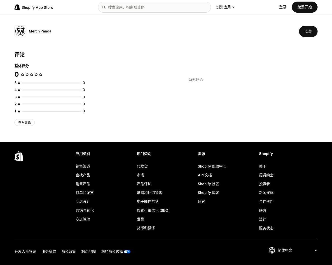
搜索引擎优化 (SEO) (153, 210)
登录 (282, 7)
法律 (262, 219)
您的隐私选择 (112, 251)
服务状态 (266, 228)
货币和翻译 (146, 228)
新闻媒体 (266, 192)
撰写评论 (24, 122)
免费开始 (304, 7)
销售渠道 (83, 166)
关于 (262, 166)
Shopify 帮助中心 (212, 166)
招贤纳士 (266, 175)
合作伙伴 (266, 201)
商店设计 (83, 201)
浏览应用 (223, 7)
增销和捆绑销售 (149, 192)
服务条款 (49, 251)
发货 (140, 219)
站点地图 (88, 251)
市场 (140, 175)
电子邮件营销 (148, 201)
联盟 (262, 210)
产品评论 (144, 184)
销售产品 (83, 184)
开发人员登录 (25, 251)
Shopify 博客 (208, 192)
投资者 (264, 184)
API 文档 (205, 175)
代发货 (142, 166)
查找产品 (83, 175)
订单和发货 (85, 192)
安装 (308, 31)
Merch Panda (40, 31)
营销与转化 (85, 210)
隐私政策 (68, 251)
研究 (201, 201)
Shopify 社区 (208, 184)
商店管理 (83, 219)
